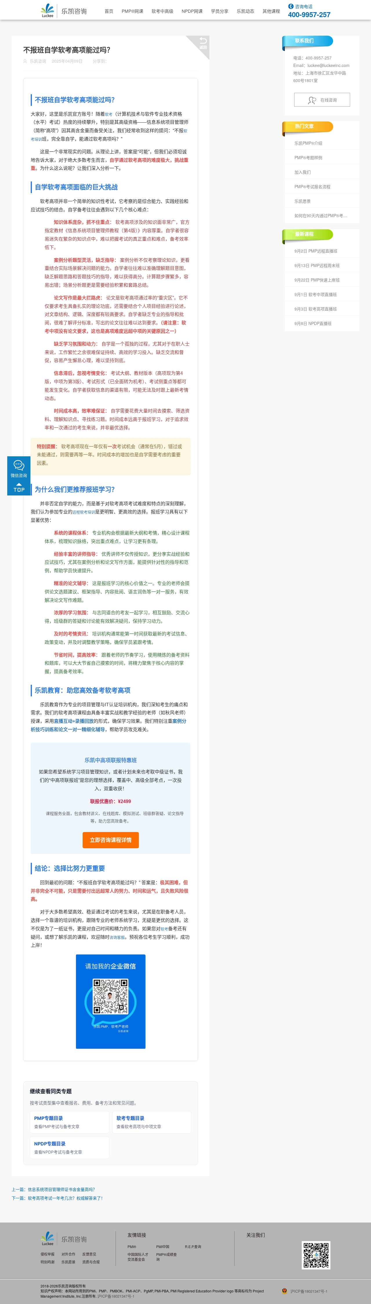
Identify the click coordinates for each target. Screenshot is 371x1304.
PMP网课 (132, 11)
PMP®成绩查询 (166, 1257)
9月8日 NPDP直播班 (313, 323)
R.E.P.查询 (193, 1246)
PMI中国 (162, 1246)
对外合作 (68, 1254)
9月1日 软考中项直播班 (315, 294)
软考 (108, 114)
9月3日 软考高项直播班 (315, 309)
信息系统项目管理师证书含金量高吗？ (62, 1189)
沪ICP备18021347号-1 (115, 1296)
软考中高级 (162, 11)
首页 (109, 11)
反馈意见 (89, 1254)
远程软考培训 (83, 512)
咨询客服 (117, 937)
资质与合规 (91, 1261)
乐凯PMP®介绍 (308, 143)
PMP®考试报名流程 (312, 186)
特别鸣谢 (47, 1261)
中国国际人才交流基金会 (138, 1257)
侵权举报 (47, 1254)
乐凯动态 (245, 11)
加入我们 (302, 172)
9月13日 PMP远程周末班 (317, 265)
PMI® (132, 1246)
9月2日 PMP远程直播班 (315, 251)
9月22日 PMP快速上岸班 (317, 280)
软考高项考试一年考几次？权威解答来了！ (66, 1198)
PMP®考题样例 (308, 157)
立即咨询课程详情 (111, 840)
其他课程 (271, 11)
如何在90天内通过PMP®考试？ (322, 215)
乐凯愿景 (302, 201)
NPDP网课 (192, 11)
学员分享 (219, 11)
